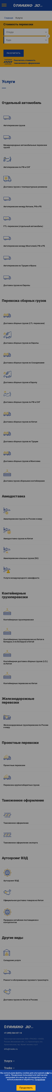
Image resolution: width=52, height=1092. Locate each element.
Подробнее (40, 1079)
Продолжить (26, 1088)
